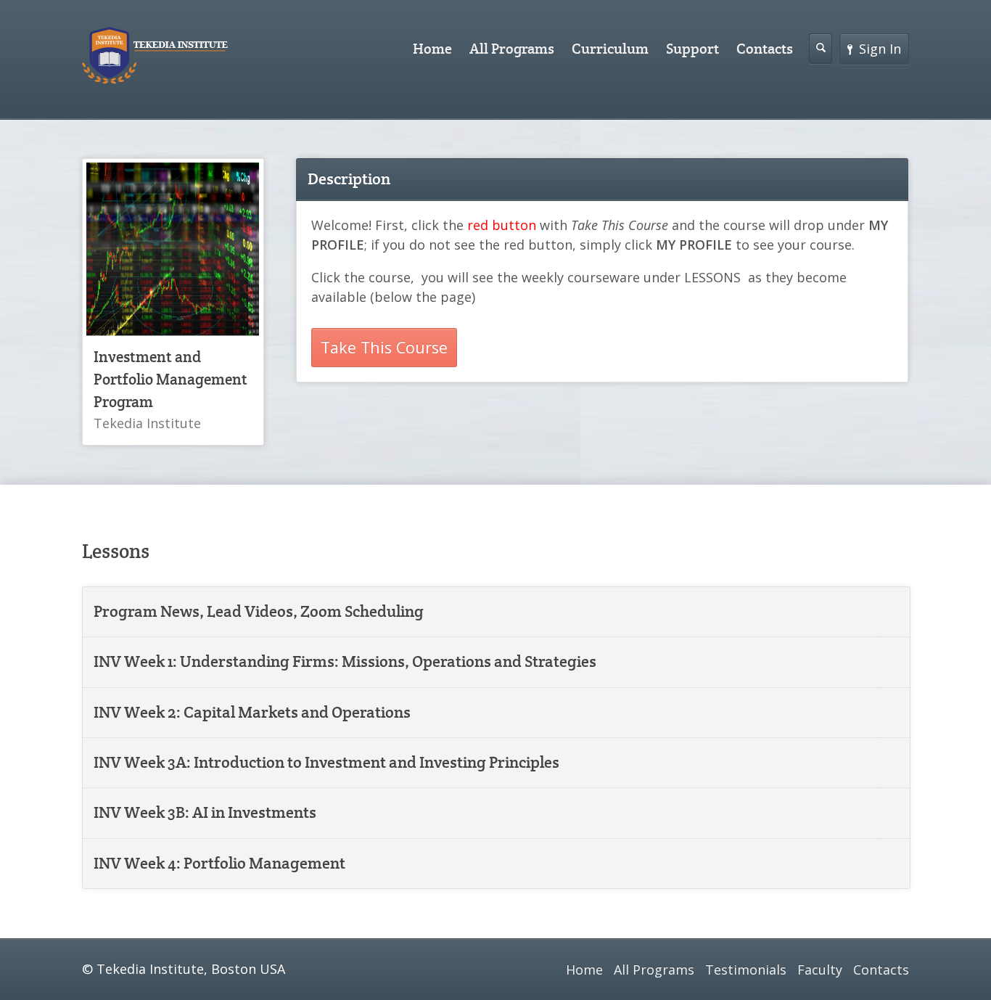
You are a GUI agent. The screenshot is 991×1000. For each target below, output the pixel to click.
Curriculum (610, 48)
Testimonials (745, 969)
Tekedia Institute (147, 423)
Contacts (764, 48)
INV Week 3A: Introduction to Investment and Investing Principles (326, 762)
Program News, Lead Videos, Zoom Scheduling (259, 611)
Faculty (819, 969)
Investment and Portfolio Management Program (170, 379)
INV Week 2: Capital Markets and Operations (252, 712)
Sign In (880, 48)
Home (432, 48)
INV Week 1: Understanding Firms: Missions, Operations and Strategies (345, 661)
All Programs (511, 48)
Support (692, 48)
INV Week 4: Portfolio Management (219, 863)
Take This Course (384, 347)
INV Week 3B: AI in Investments (205, 812)
